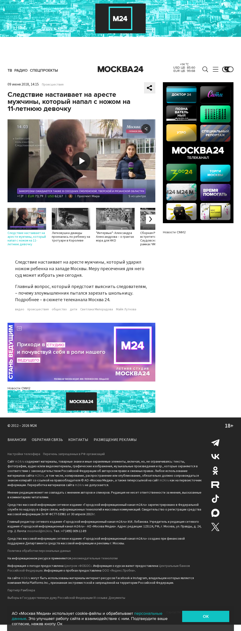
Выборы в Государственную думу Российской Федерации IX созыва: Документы (66, 598)
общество (59, 309)
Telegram (215, 442)
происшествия (38, 309)
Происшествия (53, 84)
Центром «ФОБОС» (78, 566)
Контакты (78, 439)
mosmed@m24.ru (39, 531)
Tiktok (215, 498)
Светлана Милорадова (96, 309)
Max (215, 513)
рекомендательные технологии (95, 558)
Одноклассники (215, 470)
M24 (33, 425)
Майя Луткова (126, 309)
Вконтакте (215, 456)
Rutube (215, 484)
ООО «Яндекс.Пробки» (118, 570)
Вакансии (17, 439)
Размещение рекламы (115, 439)
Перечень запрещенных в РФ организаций (74, 454)
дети (73, 309)
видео (19, 309)
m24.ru (19, 461)
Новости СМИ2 (19, 388)
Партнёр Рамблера (21, 590)
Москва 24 (120, 69)
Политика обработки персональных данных (39, 551)
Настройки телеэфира (24, 454)
